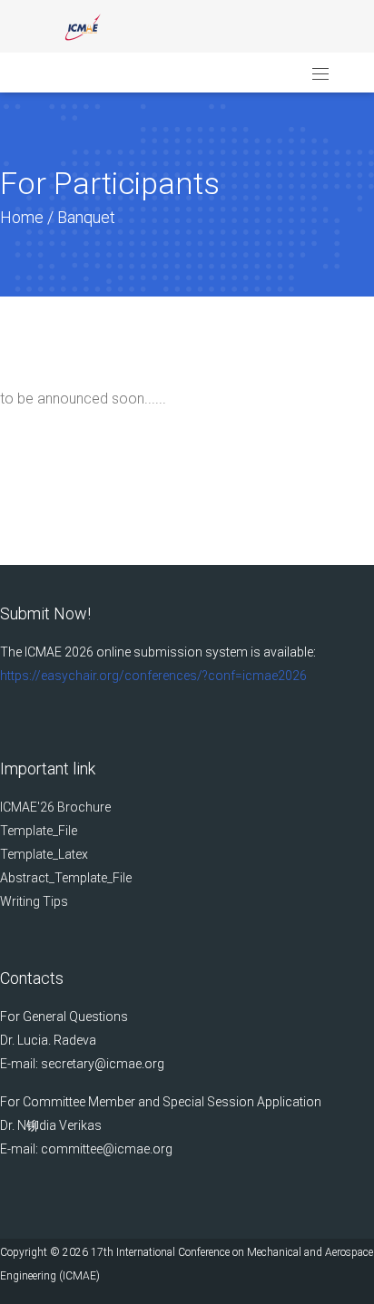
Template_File (38, 830)
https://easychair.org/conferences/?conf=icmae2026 (153, 675)
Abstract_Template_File (66, 878)
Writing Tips (34, 901)
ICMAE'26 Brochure (55, 807)
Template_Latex (44, 854)
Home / (28, 217)
